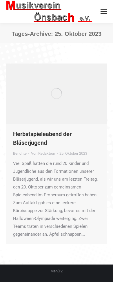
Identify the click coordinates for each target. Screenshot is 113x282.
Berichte (20, 153)
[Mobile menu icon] (103, 11)
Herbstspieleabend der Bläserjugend (42, 138)
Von (43, 153)
